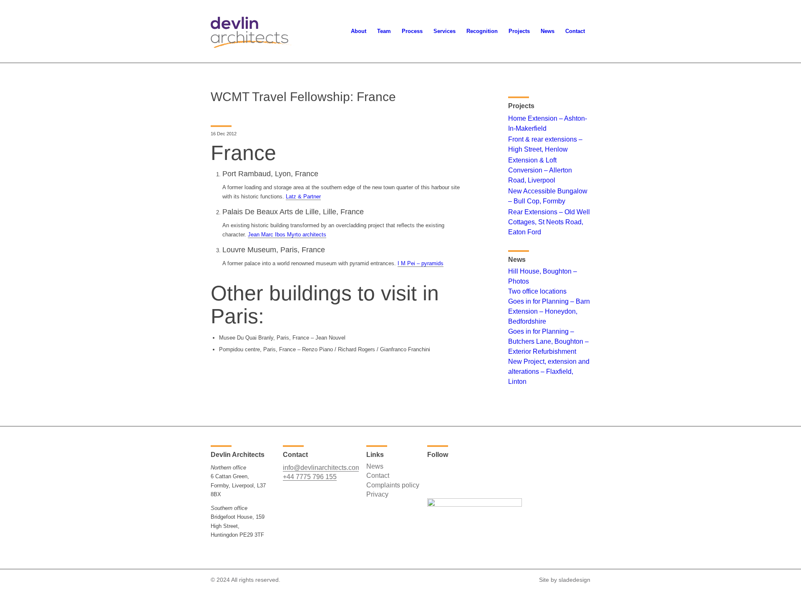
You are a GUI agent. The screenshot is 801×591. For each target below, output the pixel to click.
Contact (377, 475)
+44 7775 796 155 (310, 476)
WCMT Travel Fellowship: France (303, 97)
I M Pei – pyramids (420, 263)
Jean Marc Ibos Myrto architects (287, 234)
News (374, 466)
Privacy (377, 494)
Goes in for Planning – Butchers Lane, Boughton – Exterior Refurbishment (548, 341)
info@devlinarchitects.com (322, 467)
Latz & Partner (303, 196)
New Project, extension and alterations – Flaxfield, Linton (548, 371)
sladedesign (574, 579)
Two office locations (537, 291)
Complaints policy (392, 485)
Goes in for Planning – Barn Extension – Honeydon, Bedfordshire (549, 311)
